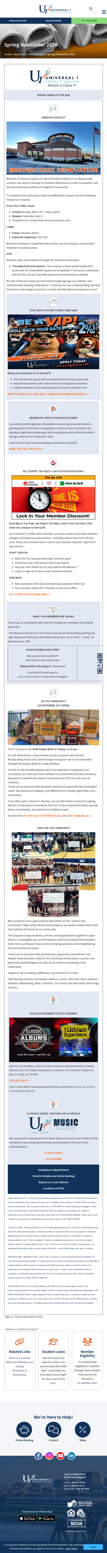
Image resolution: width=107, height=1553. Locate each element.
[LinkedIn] (70, 1456)
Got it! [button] (93, 1547)
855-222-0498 (78, 1482)
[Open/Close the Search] (91, 9)
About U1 (19, 54)
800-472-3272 (77, 1485)
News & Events (36, 54)
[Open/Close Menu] (104, 11)
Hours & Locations (20, 1358)
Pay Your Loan (89, 20)
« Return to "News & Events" (21, 1329)
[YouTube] (59, 1456)
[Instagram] (48, 1456)
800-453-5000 (82, 1488)
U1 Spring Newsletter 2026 (27, 1317)
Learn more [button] (71, 1548)
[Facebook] (37, 1456)
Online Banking (53, 20)
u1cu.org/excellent (29, 677)
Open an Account (18, 20)
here (53, 1383)
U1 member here (87, 1383)
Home (7, 54)
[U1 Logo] (53, 77)
